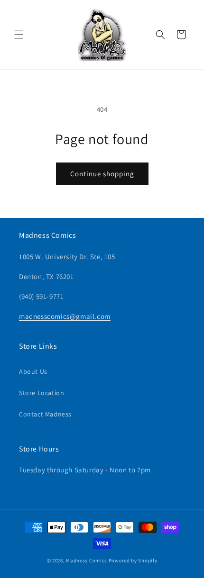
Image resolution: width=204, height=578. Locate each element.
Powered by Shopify (133, 560)
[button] (19, 34)
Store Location (41, 392)
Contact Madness (45, 414)
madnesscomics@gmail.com (65, 316)
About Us (33, 371)
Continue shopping (102, 173)
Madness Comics (86, 560)
